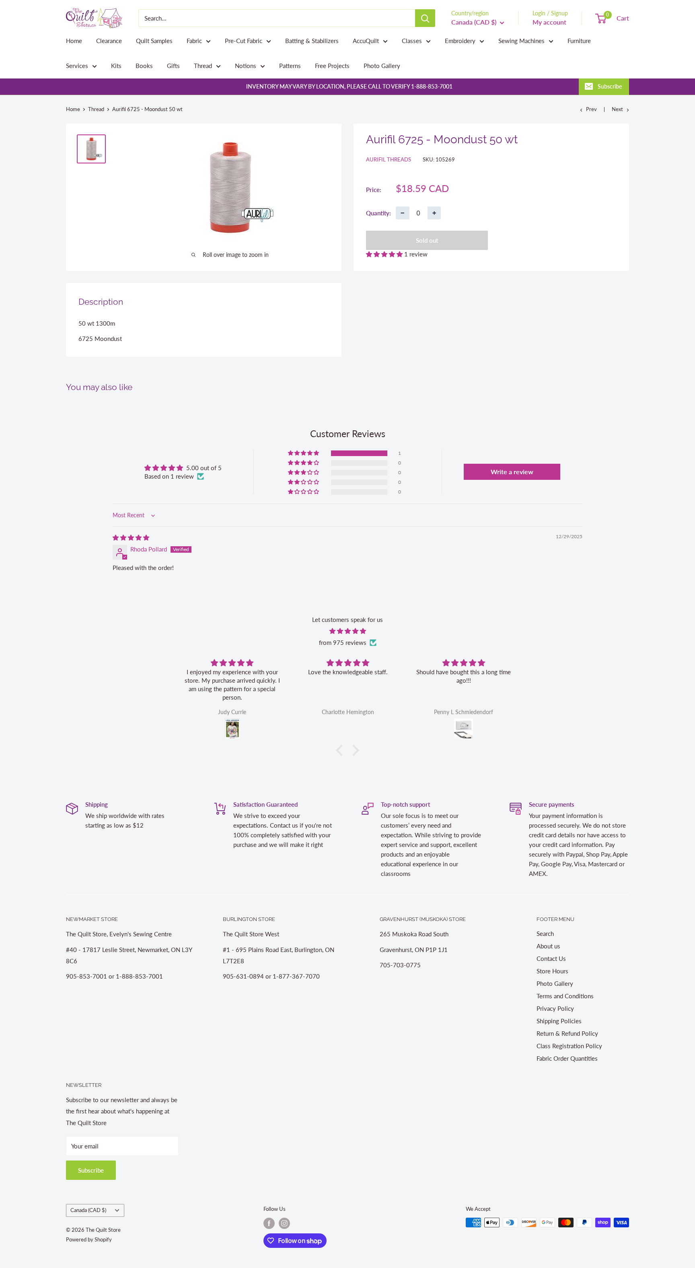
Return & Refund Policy (567, 1033)
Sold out (427, 240)
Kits (116, 65)
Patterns (290, 65)
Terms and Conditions (565, 996)
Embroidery (460, 40)
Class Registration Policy (569, 1045)
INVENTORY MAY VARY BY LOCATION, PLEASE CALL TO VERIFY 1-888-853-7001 (349, 86)
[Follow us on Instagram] (284, 1223)
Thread (203, 65)
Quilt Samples (154, 40)
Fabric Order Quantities (567, 1058)
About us (548, 946)
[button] (385, 254)
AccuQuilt (366, 40)
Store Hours (552, 971)
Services (77, 65)
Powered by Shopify (89, 1239)
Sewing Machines (521, 40)
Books (144, 65)
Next (617, 109)
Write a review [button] (512, 471)
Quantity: (378, 212)
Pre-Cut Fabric (243, 40)
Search (545, 933)
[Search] (425, 18)
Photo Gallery (382, 65)
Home (74, 40)
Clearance (109, 40)
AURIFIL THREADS (388, 159)
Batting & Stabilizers (312, 40)
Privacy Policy (555, 1008)
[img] (131, 537)
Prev (591, 109)
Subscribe (610, 86)
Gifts (173, 65)
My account (549, 22)
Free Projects (332, 65)
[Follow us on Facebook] (269, 1223)
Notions (245, 65)
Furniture (579, 40)
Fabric (194, 40)
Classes (412, 40)
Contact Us (551, 958)
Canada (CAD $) (88, 1210)
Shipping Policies (559, 1020)
